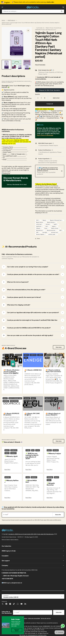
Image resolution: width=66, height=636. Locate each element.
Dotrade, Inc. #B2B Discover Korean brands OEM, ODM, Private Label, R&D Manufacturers (31, 534)
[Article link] (33, 373)
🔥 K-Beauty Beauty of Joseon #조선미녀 (53, 414)
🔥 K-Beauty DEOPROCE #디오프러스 (11, 414)
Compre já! (50, 104)
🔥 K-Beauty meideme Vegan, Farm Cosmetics (53, 370)
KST (23, 537)
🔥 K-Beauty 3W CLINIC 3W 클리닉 (32, 414)
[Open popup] (53, 70)
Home (3, 20)
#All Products (11, 20)
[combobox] (33, 11)
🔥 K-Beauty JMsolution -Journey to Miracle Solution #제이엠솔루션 (11, 371)
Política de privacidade (34, 618)
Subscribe (59, 612)
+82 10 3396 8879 (7, 579)
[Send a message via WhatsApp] (62, 626)
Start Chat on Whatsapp (45, 135)
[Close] (22, 617)
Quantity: (37, 94)
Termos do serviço (46, 618)
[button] (2, 7)
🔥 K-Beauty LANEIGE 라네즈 (32, 370)
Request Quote (16, 630)
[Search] (62, 11)
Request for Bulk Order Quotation (49, 90)
